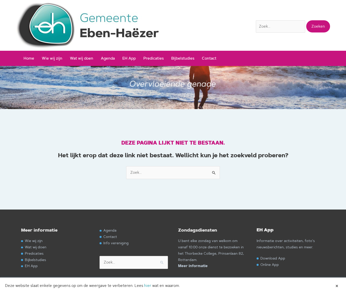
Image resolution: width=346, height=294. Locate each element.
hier (147, 285)
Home (29, 58)
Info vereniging (116, 242)
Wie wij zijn (52, 58)
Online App (269, 264)
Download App (272, 258)
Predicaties (153, 58)
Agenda (108, 58)
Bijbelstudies (182, 58)
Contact (209, 58)
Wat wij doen (81, 58)
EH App (129, 58)
